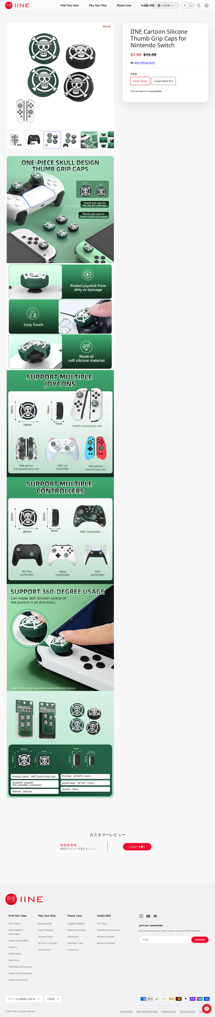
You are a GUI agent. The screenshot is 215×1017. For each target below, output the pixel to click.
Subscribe (200, 939)
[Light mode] (185, 5)
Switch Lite (14, 960)
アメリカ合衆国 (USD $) (21, 999)
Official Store (44, 949)
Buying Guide (45, 923)
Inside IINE (148, 5)
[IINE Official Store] (17, 5)
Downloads (73, 936)
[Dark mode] (191, 5)
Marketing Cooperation (109, 930)
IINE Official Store (144, 62)
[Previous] (12, 72)
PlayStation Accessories (20, 966)
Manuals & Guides (77, 930)
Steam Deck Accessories (20, 973)
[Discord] (155, 916)
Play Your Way (98, 5)
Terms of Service (187, 1011)
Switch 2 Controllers (18, 940)
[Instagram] (141, 916)
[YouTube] (148, 916)
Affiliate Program (105, 936)
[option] (60, 76)
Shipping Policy (169, 1011)
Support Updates (76, 923)
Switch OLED (15, 953)
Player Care (124, 5)
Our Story (102, 923)
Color (134, 73)
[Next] (108, 72)
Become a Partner (106, 943)
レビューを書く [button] (137, 846)
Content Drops (45, 936)
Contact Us (73, 949)
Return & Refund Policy (147, 1011)
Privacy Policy (126, 1011)
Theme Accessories (18, 979)
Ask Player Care (75, 943)
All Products (14, 923)
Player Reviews (45, 930)
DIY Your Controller (47, 943)
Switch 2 (13, 947)
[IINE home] (24, 899)
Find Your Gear (69, 5)
